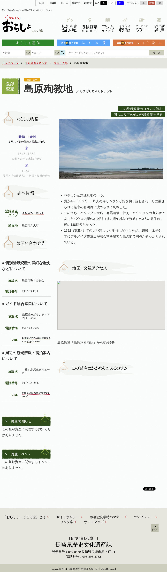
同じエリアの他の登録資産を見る (138, 114)
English (41, 3)
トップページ (10, 63)
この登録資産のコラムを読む (141, 109)
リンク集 (66, 522)
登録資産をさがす (36, 63)
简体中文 (76, 3)
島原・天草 (61, 63)
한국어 (53, 3)
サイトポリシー (67, 517)
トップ (155, 528)
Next (160, 144)
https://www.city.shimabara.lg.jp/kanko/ (36, 339)
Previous (62, 144)
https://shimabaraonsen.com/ (36, 394)
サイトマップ (94, 522)
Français (64, 3)
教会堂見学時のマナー (106, 517)
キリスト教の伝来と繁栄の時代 (26, 141)
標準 (151, 3)
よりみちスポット (33, 213)
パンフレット (143, 517)
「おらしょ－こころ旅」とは (24, 517)
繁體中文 (88, 3)
